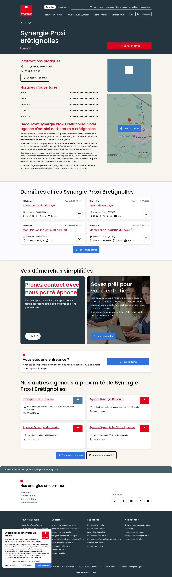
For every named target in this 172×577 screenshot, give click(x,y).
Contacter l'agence (38, 78)
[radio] (50, 7)
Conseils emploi (119, 14)
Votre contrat (100, 14)
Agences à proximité (104, 456)
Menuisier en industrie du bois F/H (45, 230)
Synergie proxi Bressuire (38, 399)
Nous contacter (106, 337)
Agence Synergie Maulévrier (41, 427)
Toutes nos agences (73, 456)
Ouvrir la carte (132, 129)
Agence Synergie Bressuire (107, 399)
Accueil (8, 469)
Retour (27, 23)
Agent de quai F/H (101, 205)
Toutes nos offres (89, 250)
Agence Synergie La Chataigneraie (112, 427)
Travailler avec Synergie (78, 14)
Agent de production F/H (39, 205)
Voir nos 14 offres (134, 46)
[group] (56, 7)
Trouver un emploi (53, 14)
